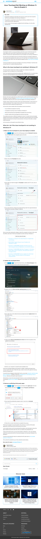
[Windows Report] (11, 1)
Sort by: (30, 468)
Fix (3, 528)
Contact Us (5, 517)
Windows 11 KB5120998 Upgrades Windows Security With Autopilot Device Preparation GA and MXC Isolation (11, 501)
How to (4, 529)
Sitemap (22, 528)
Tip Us (4, 519)
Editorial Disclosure (24, 517)
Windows (4, 533)
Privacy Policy (23, 529)
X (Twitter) (10, 509)
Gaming (4, 531)
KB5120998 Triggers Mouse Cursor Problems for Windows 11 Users (29, 487)
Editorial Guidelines (24, 515)
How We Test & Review (25, 519)
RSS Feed (23, 526)
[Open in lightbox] (20, 86)
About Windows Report (7, 515)
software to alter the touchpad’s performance (25, 98)
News (4, 526)
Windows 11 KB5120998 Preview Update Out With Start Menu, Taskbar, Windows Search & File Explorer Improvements (21, 255)
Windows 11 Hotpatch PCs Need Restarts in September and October (11, 487)
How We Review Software (25, 521)
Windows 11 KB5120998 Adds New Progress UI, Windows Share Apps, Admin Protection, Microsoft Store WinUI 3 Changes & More (21, 250)
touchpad (15, 442)
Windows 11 (19, 442)
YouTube (13, 509)
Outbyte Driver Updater (13, 379)
